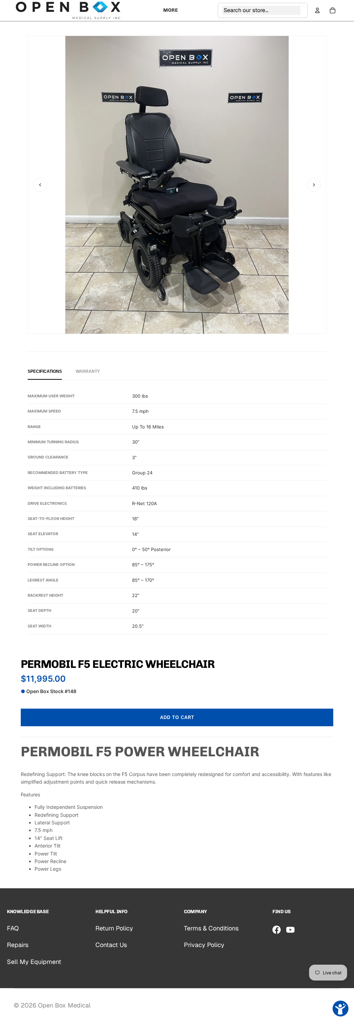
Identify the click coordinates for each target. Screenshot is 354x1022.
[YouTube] (290, 930)
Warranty (88, 371)
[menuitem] (170, 10)
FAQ (13, 928)
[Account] (317, 10)
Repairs (17, 945)
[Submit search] (302, 10)
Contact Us (111, 945)
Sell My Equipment (34, 962)
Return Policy (114, 928)
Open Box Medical (64, 1005)
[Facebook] (276, 930)
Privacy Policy (204, 945)
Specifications (45, 371)
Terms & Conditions (211, 928)
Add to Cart (177, 717)
